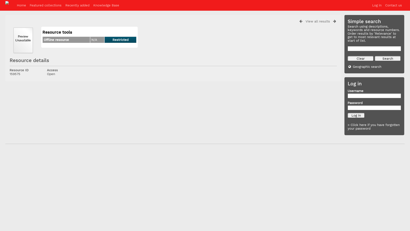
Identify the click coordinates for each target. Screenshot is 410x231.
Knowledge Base (106, 5)
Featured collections (46, 5)
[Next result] (334, 21)
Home (21, 5)
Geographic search (367, 67)
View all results (318, 21)
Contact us (393, 5)
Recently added (77, 5)
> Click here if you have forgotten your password (374, 126)
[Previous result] (301, 21)
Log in (377, 5)
